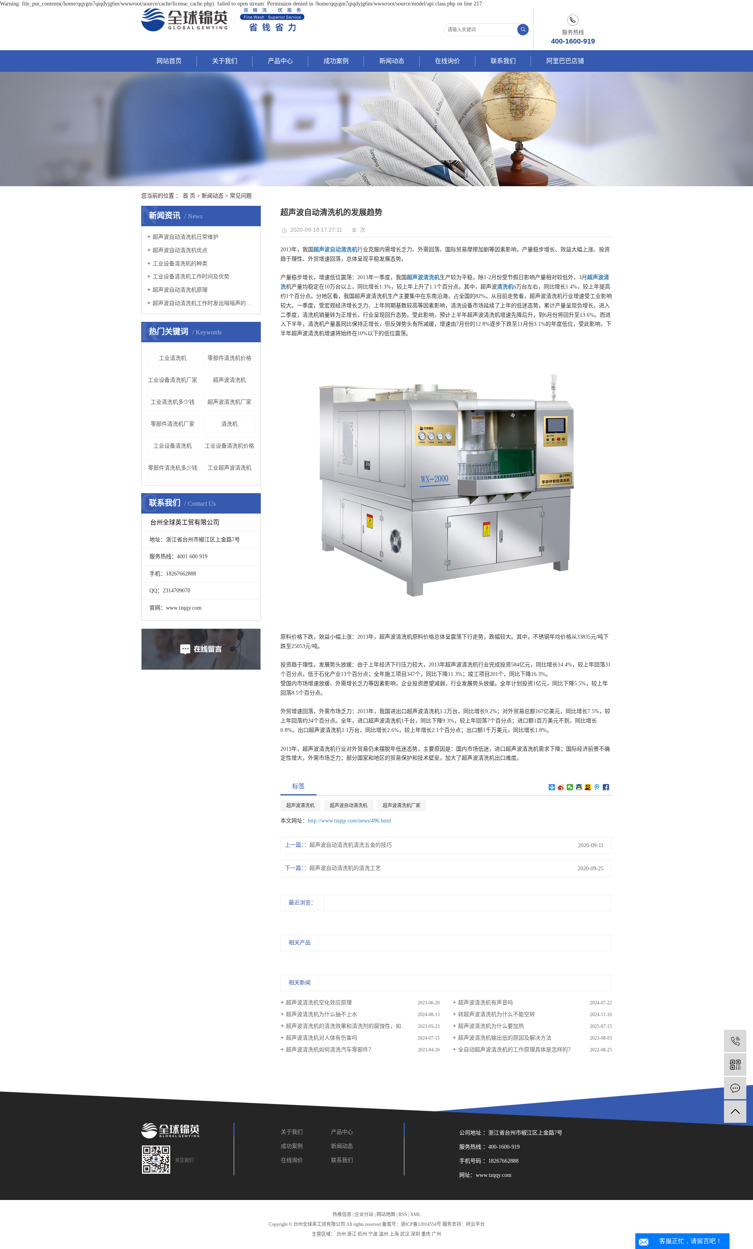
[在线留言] (735, 1088)
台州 (341, 1234)
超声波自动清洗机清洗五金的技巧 (350, 845)
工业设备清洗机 (172, 446)
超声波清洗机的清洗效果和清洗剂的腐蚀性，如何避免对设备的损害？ (363, 1026)
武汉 (404, 1234)
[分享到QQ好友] (579, 787)
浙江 (351, 1234)
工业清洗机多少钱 (173, 402)
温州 (383, 1234)
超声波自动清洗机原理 (180, 290)
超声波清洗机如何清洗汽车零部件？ (330, 1050)
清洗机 (229, 424)
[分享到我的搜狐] (588, 787)
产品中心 (280, 61)
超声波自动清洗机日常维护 (185, 237)
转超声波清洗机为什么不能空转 (496, 1014)
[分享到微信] (570, 787)
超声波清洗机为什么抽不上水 (321, 1014)
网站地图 (385, 1214)
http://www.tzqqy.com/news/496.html (349, 821)
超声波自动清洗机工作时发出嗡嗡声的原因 (204, 303)
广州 (436, 1234)
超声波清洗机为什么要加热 (491, 1026)
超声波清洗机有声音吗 (485, 1003)
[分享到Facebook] (606, 787)
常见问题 (241, 196)
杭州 (362, 1234)
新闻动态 (391, 61)
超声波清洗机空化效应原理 (319, 1003)
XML (415, 1214)
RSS (402, 1214)
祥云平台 (475, 1224)
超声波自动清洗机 (348, 805)
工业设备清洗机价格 (229, 446)
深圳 (415, 1234)
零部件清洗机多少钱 (172, 468)
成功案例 (336, 61)
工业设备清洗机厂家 (172, 380)
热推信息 (342, 1214)
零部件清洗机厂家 (173, 424)
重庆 (426, 1234)
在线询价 (447, 61)
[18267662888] (735, 1041)
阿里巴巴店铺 (565, 61)
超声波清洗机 (229, 380)
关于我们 (224, 61)
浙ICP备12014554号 (421, 1224)
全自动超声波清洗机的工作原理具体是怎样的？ (515, 1050)
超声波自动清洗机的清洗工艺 (345, 868)
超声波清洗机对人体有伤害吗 (321, 1038)
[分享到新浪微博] (561, 787)
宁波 (373, 1234)
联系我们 (503, 61)
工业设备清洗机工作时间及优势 (191, 277)
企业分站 (364, 1214)
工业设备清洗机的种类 (180, 264)
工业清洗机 (172, 358)
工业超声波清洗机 (229, 468)
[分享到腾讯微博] (597, 787)
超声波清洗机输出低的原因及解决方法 (504, 1038)
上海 (394, 1234)
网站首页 (169, 61)
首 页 (189, 196)
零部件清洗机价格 (229, 358)
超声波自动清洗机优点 (180, 250)
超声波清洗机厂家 (229, 402)
